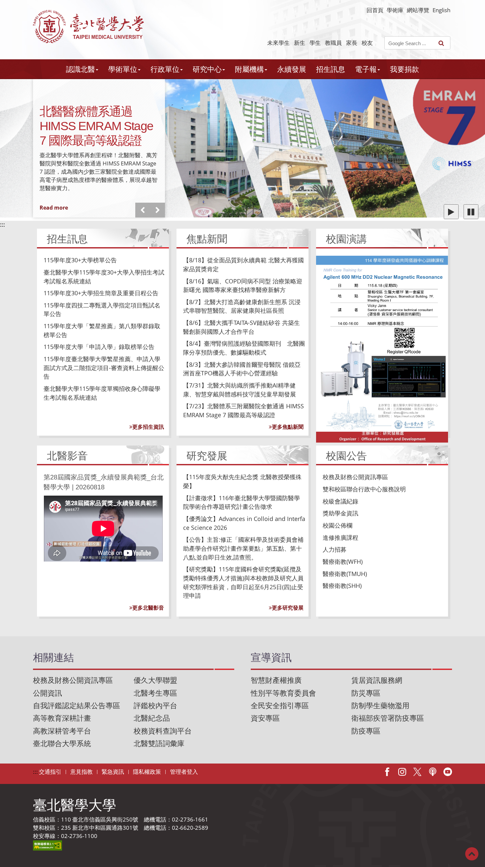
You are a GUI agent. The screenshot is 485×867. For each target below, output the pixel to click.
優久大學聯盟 (155, 680)
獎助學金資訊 (340, 513)
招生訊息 (330, 69)
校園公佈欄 (337, 525)
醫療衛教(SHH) (342, 586)
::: (2, 224)
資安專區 (265, 718)
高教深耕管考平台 (62, 731)
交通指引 (50, 771)
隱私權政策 (147, 771)
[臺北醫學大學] (88, 26)
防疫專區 (365, 731)
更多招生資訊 (148, 426)
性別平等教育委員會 (283, 693)
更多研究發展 (288, 607)
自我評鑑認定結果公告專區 (76, 705)
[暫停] (471, 211)
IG (402, 771)
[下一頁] (157, 210)
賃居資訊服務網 (376, 680)
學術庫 (395, 10)
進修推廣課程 (340, 537)
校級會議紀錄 (340, 501)
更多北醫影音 (148, 607)
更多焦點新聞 (288, 426)
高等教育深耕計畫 (62, 718)
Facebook (387, 771)
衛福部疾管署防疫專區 (387, 718)
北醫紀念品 (152, 718)
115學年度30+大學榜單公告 (80, 260)
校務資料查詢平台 (163, 731)
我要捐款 (404, 69)
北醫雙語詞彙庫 (159, 743)
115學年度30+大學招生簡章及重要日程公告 (101, 293)
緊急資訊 (113, 771)
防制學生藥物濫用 (380, 705)
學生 (315, 42)
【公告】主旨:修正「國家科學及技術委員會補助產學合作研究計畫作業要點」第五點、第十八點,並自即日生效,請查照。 (243, 548)
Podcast (432, 771)
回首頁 (375, 10)
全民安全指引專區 (280, 705)
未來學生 (278, 42)
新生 (299, 42)
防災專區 (365, 693)
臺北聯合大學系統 (62, 743)
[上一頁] (142, 210)
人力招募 (334, 549)
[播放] (451, 211)
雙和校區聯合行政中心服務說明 (364, 489)
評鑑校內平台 (155, 705)
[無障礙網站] (47, 845)
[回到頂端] (471, 853)
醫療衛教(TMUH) (345, 574)
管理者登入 (184, 771)
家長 (351, 42)
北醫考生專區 (155, 693)
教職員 (333, 42)
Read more (54, 207)
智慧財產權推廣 (276, 680)
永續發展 (291, 69)
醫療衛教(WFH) (343, 561)
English (441, 10)
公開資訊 (47, 693)
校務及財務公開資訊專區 (355, 477)
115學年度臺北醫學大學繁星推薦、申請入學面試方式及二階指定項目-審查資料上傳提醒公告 (104, 367)
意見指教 (81, 771)
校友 (367, 42)
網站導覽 (418, 10)
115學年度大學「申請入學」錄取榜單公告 (99, 347)
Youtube (447, 771)
